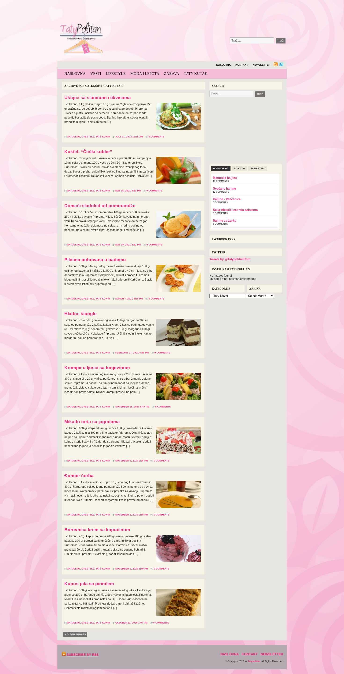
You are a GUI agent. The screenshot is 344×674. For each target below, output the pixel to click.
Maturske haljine (225, 178)
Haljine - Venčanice (227, 199)
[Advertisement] (212, 12)
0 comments (156, 136)
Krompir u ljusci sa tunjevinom (97, 367)
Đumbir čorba (79, 475)
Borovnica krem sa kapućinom (97, 529)
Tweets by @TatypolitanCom (229, 259)
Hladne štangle (80, 313)
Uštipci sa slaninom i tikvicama (97, 97)
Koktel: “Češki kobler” (88, 151)
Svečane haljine (224, 188)
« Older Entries (75, 634)
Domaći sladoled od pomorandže (99, 205)
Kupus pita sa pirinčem (89, 583)
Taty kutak (196, 74)
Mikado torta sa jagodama (92, 421)
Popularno (220, 168)
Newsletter (261, 64)
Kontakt (241, 64)
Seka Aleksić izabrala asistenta (235, 210)
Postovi (239, 168)
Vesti (95, 74)
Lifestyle (116, 74)
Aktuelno (73, 136)
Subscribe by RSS (83, 654)
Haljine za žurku (224, 220)
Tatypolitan (254, 661)
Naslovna (223, 64)
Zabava (171, 74)
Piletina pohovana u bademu (95, 259)
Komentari (257, 168)
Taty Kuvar (103, 136)
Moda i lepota (144, 74)
